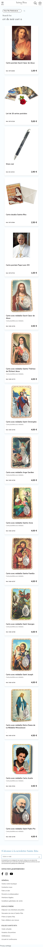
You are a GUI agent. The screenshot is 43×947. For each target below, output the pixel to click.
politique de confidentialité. (17, 863)
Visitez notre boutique (9, 884)
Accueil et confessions (9, 939)
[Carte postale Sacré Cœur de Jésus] (21, 43)
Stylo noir (10, 164)
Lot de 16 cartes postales (16, 113)
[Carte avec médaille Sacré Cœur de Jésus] (21, 296)
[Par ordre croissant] (24, 10)
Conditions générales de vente (12, 901)
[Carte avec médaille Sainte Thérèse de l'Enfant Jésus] (21, 349)
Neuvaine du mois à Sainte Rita (12, 913)
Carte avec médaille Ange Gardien (20, 472)
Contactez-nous (7, 887)
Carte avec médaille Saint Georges (20, 624)
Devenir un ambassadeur (10, 894)
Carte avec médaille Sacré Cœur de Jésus (20, 317)
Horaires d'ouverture (9, 932)
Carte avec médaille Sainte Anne (19, 523)
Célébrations (6, 936)
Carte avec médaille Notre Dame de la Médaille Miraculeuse (20, 726)
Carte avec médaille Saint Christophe (21, 422)
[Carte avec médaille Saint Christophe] (21, 402)
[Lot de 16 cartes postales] (21, 93)
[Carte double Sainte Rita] (21, 195)
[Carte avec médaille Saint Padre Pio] (21, 809)
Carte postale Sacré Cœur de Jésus (20, 63)
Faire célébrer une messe (10, 920)
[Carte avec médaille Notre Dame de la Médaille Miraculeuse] (21, 705)
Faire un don (6, 891)
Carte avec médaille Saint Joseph (19, 674)
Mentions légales (8, 897)
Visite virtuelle (7, 929)
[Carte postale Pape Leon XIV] (21, 245)
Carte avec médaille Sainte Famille (20, 573)
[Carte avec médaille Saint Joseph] (21, 654)
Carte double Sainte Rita (16, 214)
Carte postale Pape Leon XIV (18, 265)
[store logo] (21, 2)
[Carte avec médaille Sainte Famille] (21, 553)
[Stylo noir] (21, 144)
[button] (12, 10)
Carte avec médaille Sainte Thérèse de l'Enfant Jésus (20, 370)
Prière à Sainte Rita (8, 917)
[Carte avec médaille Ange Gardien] (21, 452)
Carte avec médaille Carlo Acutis (19, 778)
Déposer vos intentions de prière (13, 910)
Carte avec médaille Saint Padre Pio (20, 829)
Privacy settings (5, 946)
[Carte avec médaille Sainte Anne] (21, 503)
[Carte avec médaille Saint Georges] (21, 604)
